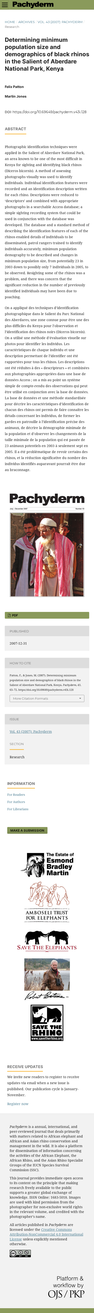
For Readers (16, 794)
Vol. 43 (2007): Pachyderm (60, 22)
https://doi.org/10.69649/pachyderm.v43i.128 (50, 112)
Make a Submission (27, 830)
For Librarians (17, 809)
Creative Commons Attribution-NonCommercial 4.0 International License (46, 1234)
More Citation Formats (30, 698)
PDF (14, 615)
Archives (26, 22)
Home (10, 22)
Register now (17, 1103)
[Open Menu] (5, 5)
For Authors (16, 802)
